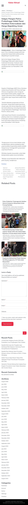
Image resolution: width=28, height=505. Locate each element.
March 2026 (4, 395)
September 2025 (5, 411)
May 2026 (4, 389)
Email (3, 305)
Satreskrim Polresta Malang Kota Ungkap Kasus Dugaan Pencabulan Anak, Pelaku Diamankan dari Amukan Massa (13, 365)
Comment (4, 280)
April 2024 (4, 457)
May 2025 (4, 422)
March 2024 (4, 459)
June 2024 (4, 451)
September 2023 (5, 475)
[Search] (25, 333)
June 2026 (4, 387)
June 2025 (4, 419)
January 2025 (5, 432)
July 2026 (3, 384)
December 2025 (5, 403)
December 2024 (5, 435)
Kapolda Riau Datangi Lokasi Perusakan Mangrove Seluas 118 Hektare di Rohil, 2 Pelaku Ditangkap (13, 353)
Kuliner (3, 491)
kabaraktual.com (17, 29)
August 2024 (4, 446)
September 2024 (5, 443)
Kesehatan (4, 485)
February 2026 (5, 397)
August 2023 (4, 478)
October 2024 (4, 440)
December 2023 (5, 467)
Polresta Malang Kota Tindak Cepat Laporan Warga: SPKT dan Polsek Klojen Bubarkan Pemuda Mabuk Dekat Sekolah (14, 231)
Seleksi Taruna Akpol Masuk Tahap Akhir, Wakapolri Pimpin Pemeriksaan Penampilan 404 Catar (12, 359)
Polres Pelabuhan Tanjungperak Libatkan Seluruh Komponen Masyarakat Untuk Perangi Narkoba (14, 203)
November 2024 (5, 438)
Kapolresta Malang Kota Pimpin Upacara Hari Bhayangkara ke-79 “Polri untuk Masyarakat (14, 259)
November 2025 (5, 405)
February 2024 (5, 462)
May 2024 (4, 454)
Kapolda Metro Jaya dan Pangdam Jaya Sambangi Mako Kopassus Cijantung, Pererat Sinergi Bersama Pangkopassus (13, 346)
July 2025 (3, 416)
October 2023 (4, 473)
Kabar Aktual (14, 2)
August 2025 (4, 414)
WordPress (22, 502)
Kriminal (3, 488)
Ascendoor (11, 502)
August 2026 (4, 381)
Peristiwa (3, 164)
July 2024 (3, 449)
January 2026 (5, 400)
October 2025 (4, 408)
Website (3, 311)
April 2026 (4, 392)
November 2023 (5, 470)
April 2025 (4, 424)
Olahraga (3, 493)
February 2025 (5, 430)
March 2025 (4, 427)
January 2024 (5, 465)
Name (3, 299)
